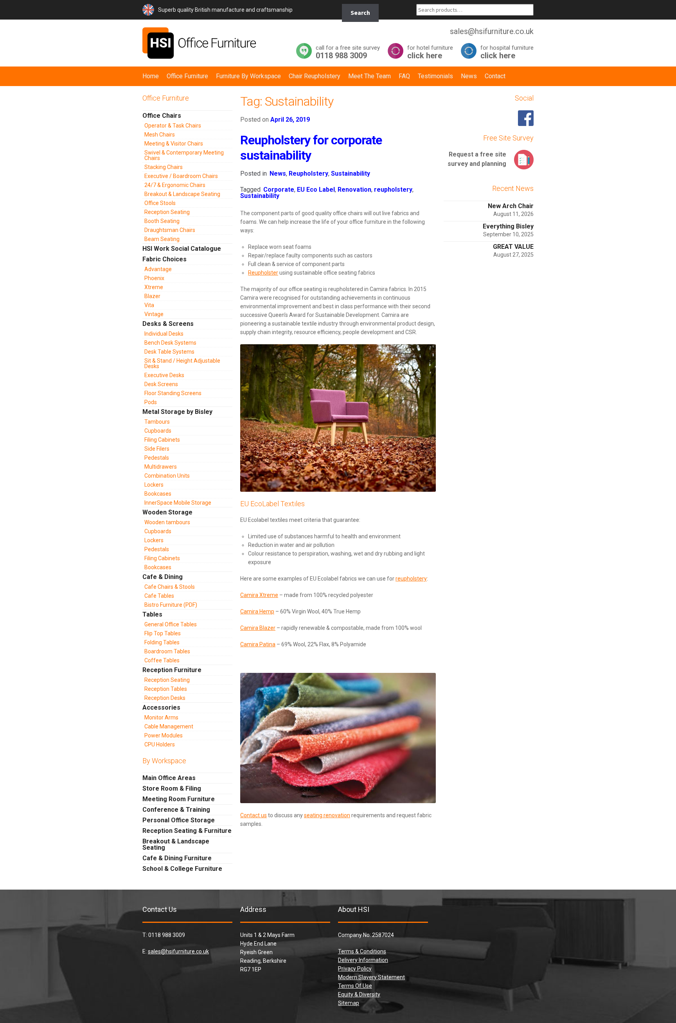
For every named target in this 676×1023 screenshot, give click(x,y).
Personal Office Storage (178, 820)
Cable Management (168, 726)
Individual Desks (163, 334)
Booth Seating (162, 221)
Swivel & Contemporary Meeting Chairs (184, 155)
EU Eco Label (316, 189)
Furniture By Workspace (248, 76)
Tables (152, 614)
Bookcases (157, 494)
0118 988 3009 (348, 51)
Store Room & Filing (171, 788)
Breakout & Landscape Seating (182, 194)
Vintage (154, 314)
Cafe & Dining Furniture (177, 858)
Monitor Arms (161, 717)
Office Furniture (187, 76)
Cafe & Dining (162, 577)
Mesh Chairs (159, 134)
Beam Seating (162, 239)
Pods (150, 402)
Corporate (278, 189)
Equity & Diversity (359, 994)
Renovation (354, 189)
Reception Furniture (171, 670)
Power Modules (163, 735)
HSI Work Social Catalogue (181, 248)
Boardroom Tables (167, 651)
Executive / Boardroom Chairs (181, 176)
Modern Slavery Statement (371, 977)
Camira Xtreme (259, 595)
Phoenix (154, 278)
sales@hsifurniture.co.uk (178, 951)
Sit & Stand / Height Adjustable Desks (182, 363)
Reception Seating (167, 212)
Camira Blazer (257, 628)
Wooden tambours (167, 522)
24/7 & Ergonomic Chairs (174, 185)
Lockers (154, 485)
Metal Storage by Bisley (177, 411)
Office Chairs (161, 115)
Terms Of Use (355, 986)
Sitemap (348, 1003)
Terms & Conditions (362, 951)
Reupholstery (308, 173)
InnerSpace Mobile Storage (177, 503)
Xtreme (153, 287)
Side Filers (156, 449)
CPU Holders (159, 744)
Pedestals (156, 458)
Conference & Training (176, 809)
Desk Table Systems (169, 352)
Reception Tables (165, 689)
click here (430, 51)
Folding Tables (162, 642)
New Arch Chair (511, 206)
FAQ (404, 76)
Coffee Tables (162, 660)
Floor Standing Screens (172, 393)
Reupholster (263, 273)
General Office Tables (170, 624)
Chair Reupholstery (314, 76)
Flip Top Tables (162, 633)
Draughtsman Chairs (169, 230)
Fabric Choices (164, 259)
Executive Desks (164, 375)
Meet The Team (369, 76)
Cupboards (157, 431)
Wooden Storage (167, 512)
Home (150, 76)
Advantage (158, 269)
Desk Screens (161, 384)
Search (360, 12)
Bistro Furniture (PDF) (170, 605)
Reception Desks (164, 698)
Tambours (157, 422)
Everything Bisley (508, 226)
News (469, 76)
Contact (495, 76)
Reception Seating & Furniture (187, 830)
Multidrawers (160, 467)
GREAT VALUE (513, 246)
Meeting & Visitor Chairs (173, 143)
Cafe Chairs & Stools (169, 587)
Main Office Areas (169, 778)
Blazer (152, 296)
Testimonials (435, 76)
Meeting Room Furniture (178, 799)
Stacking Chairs (163, 167)
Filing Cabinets (162, 440)
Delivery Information (363, 960)
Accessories (161, 707)
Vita (149, 305)
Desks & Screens (168, 323)
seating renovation (327, 815)
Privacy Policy (355, 968)
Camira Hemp (257, 611)
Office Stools (160, 203)
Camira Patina (257, 644)
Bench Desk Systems (170, 343)
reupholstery (393, 189)
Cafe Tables (159, 596)
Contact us (253, 815)
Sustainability (350, 173)
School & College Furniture (182, 868)
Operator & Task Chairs (172, 125)
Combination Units (167, 476)
